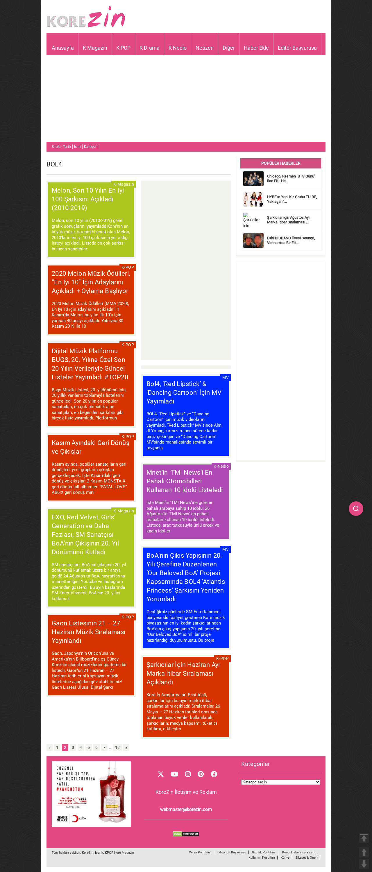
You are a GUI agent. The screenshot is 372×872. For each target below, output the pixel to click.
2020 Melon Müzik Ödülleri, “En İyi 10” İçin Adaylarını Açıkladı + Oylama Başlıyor (91, 282)
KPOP (109, 853)
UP (364, 852)
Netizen (205, 48)
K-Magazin (95, 48)
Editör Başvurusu (297, 48)
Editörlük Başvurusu (231, 852)
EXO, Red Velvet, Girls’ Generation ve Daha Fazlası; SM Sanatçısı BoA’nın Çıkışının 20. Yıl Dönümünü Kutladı (85, 535)
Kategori (90, 147)
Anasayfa (63, 48)
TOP (364, 838)
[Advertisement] (186, 101)
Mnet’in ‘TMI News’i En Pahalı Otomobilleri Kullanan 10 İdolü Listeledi (184, 481)
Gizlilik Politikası (264, 852)
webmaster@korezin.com (186, 809)
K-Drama (150, 48)
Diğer (229, 48)
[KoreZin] (86, 26)
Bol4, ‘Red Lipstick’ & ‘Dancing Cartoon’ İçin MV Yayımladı (183, 392)
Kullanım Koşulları (261, 858)
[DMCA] (186, 835)
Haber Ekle (256, 48)
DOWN (364, 864)
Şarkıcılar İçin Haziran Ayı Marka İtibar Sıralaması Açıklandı (183, 673)
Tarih (67, 147)
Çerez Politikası (200, 852)
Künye (285, 858)
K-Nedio (178, 48)
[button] (356, 508)
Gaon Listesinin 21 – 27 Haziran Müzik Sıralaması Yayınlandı (89, 632)
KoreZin (87, 853)
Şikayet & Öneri (306, 858)
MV (225, 377)
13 (117, 747)
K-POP (123, 48)
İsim (77, 147)
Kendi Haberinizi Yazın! (298, 852)
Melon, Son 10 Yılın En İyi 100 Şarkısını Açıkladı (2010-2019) (88, 199)
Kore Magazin (124, 853)
